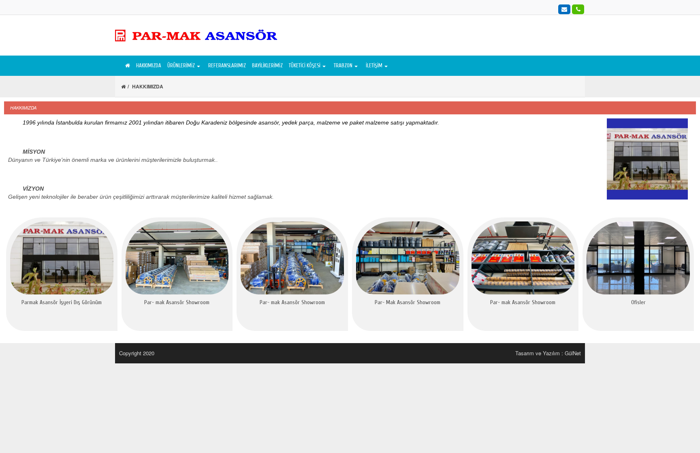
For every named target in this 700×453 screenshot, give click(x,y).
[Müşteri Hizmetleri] (578, 9)
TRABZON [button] (343, 65)
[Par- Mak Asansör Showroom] (407, 257)
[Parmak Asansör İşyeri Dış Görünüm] (61, 257)
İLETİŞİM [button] (374, 65)
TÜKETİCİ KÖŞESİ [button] (304, 65)
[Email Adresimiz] (564, 9)
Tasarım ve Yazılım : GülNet (548, 353)
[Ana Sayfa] (126, 66)
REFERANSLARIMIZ (227, 65)
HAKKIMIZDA (148, 65)
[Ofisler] (638, 257)
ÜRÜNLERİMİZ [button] (181, 65)
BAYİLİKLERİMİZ (267, 65)
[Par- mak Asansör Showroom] (177, 257)
